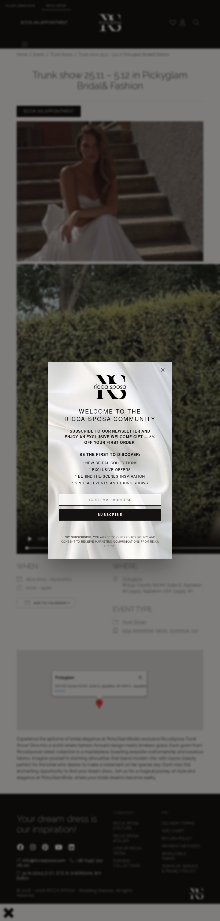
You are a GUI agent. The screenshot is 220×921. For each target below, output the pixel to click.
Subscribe (110, 514)
